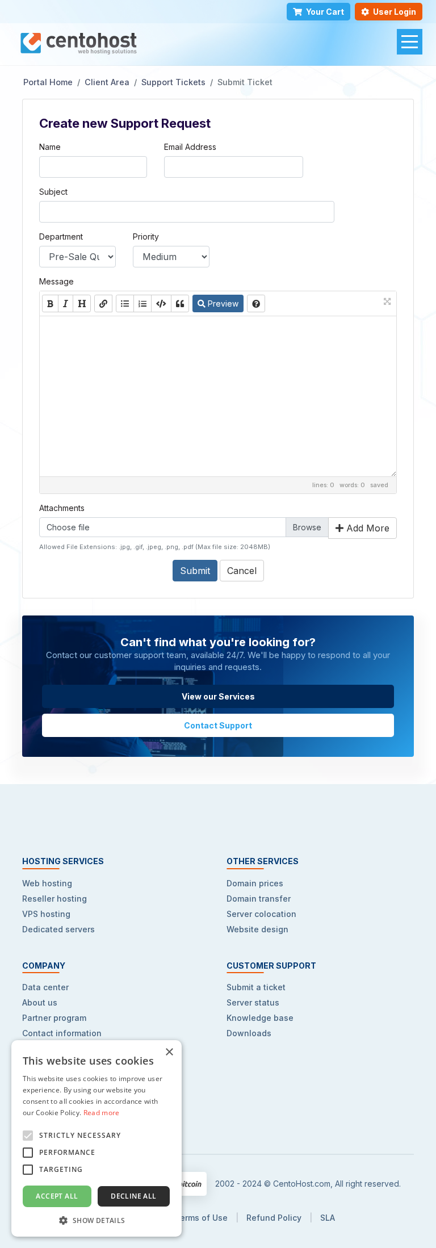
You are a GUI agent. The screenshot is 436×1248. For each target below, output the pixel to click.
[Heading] (82, 303)
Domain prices (255, 883)
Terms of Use (201, 1217)
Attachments (62, 508)
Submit (195, 570)
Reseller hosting (54, 898)
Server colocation (261, 914)
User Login (394, 11)
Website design (257, 929)
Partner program (54, 1018)
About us (39, 1002)
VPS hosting (46, 914)
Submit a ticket (256, 987)
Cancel (242, 570)
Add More (366, 528)
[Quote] (180, 303)
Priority (146, 236)
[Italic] (65, 303)
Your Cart (325, 11)
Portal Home (48, 82)
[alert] (96, 1138)
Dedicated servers (58, 929)
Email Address (190, 147)
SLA (327, 1217)
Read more (101, 1112)
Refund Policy (273, 1217)
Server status (253, 1002)
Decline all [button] (133, 1196)
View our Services (218, 696)
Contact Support (218, 725)
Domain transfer (259, 898)
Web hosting (47, 883)
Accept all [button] (57, 1196)
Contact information (62, 1033)
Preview (222, 303)
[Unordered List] (125, 303)
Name (50, 147)
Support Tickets (173, 82)
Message (56, 281)
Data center (45, 987)
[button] (96, 1220)
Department (61, 236)
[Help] (256, 303)
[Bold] (50, 303)
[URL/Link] (103, 303)
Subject (53, 191)
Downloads (249, 1033)
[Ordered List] (142, 303)
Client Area (107, 82)
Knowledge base (260, 1018)
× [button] (169, 1052)
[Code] (161, 303)
